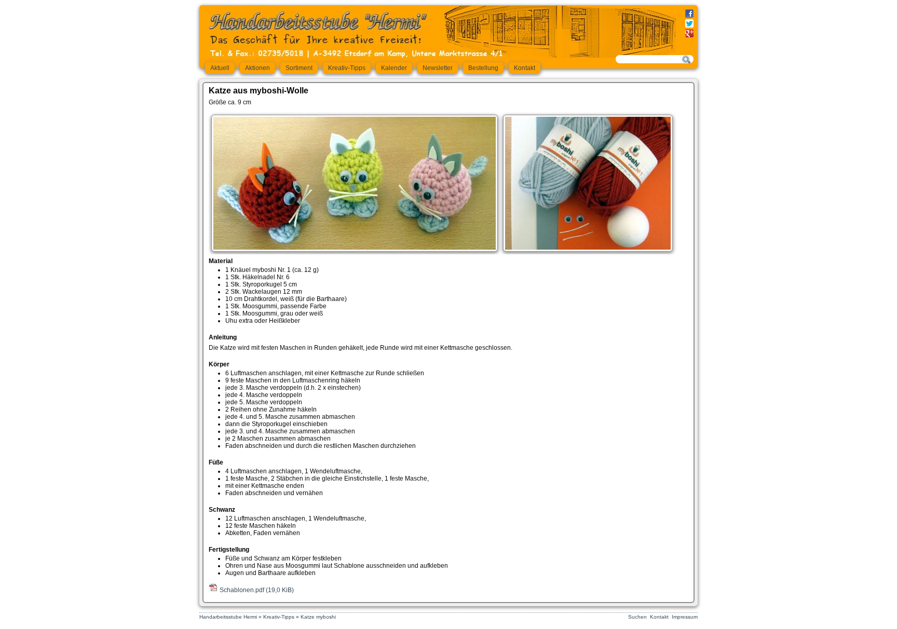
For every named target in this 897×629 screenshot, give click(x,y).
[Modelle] (354, 247)
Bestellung (483, 68)
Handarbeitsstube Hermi (228, 617)
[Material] (588, 247)
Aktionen (257, 68)
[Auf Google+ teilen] (689, 34)
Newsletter (438, 68)
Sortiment (299, 68)
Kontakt (524, 68)
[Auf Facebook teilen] (689, 14)
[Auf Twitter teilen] (689, 24)
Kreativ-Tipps (346, 68)
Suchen (637, 617)
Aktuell (219, 68)
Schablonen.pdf (257, 590)
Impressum (685, 617)
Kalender (394, 68)
